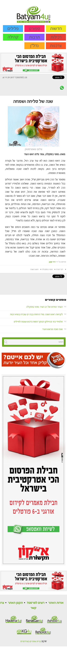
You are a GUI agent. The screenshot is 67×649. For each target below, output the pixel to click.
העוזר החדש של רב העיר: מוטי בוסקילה (44, 307)
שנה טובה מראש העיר (52, 329)
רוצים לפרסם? (35, 603)
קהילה (13, 37)
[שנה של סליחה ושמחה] (33, 126)
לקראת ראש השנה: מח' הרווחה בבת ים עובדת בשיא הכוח (36, 314)
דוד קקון (52, 262)
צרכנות (56, 45)
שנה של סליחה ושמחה (33, 101)
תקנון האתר (15, 603)
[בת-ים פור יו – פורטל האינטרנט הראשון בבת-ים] (33, 11)
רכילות (56, 37)
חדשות (56, 28)
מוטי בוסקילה (47, 269)
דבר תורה (59, 269)
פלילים (13, 28)
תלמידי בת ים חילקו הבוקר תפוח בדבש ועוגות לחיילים (38, 321)
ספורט (34, 28)
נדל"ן (34, 45)
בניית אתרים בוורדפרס (30, 641)
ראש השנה (34, 269)
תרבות (34, 37)
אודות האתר (56, 603)
